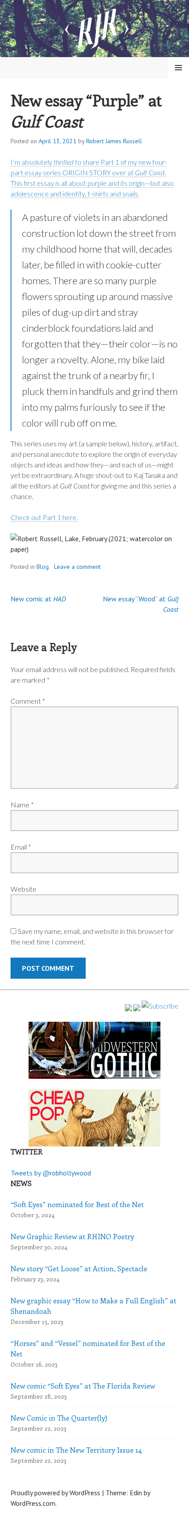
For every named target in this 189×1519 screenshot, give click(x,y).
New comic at (38, 598)
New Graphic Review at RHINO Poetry (72, 1236)
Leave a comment (77, 567)
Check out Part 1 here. (44, 517)
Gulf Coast (150, 172)
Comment (28, 701)
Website (23, 889)
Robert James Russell (114, 141)
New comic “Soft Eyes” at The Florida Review (83, 1385)
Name (22, 804)
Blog (42, 567)
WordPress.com (33, 1503)
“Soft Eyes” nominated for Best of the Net (77, 1204)
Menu (178, 67)
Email (21, 847)
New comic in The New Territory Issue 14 (76, 1449)
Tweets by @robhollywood (51, 1172)
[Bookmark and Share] (160, 1006)
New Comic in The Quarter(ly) (59, 1417)
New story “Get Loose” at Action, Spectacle (79, 1268)
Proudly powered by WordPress (55, 1492)
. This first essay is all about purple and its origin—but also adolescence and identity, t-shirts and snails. (92, 183)
